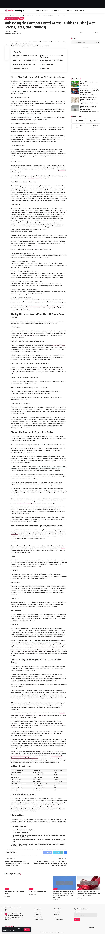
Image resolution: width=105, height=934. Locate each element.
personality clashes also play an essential (23, 111)
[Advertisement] (52, 4)
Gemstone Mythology (84, 94)
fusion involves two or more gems (21, 692)
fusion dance (14, 534)
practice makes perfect (35, 178)
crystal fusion (31, 511)
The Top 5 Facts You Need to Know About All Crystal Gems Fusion (51, 56)
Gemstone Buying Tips (12, 18)
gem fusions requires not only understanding (42, 640)
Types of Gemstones (84, 103)
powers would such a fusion (23, 245)
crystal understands (29, 135)
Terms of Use (11, 930)
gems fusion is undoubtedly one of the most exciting (42, 306)
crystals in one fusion (43, 444)
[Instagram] (78, 126)
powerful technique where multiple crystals (39, 448)
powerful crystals (22, 519)
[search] (95, 10)
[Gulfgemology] (14, 10)
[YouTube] (99, 927)
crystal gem (29, 684)
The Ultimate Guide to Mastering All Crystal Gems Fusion (51, 60)
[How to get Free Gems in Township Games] (75, 84)
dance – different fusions (26, 335)
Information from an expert (21, 68)
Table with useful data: (47, 64)
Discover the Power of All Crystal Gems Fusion (25, 60)
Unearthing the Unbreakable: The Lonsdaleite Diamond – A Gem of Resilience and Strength (88, 108)
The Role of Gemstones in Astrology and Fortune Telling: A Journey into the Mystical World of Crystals (89, 90)
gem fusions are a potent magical (33, 751)
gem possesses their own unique (35, 273)
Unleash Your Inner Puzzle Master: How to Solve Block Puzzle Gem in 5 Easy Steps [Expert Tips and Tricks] (88, 893)
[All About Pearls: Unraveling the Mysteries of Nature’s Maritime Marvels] (75, 100)
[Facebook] (78, 121)
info (21, 18)
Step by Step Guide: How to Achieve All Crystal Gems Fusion (25, 56)
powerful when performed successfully (28, 85)
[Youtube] (93, 126)
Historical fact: (45, 68)
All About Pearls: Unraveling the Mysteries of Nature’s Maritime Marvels (88, 99)
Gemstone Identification (85, 111)
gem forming (62, 170)
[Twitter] (93, 121)
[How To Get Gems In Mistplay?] (40, 883)
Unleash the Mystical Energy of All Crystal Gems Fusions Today (24, 65)
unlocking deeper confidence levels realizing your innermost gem (35, 651)
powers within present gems (25, 503)
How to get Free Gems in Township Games (23, 830)
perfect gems (58, 101)
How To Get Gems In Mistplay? (20, 832)
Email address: (78, 912)
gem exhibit (37, 281)
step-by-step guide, (20, 91)
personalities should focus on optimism (48, 632)
